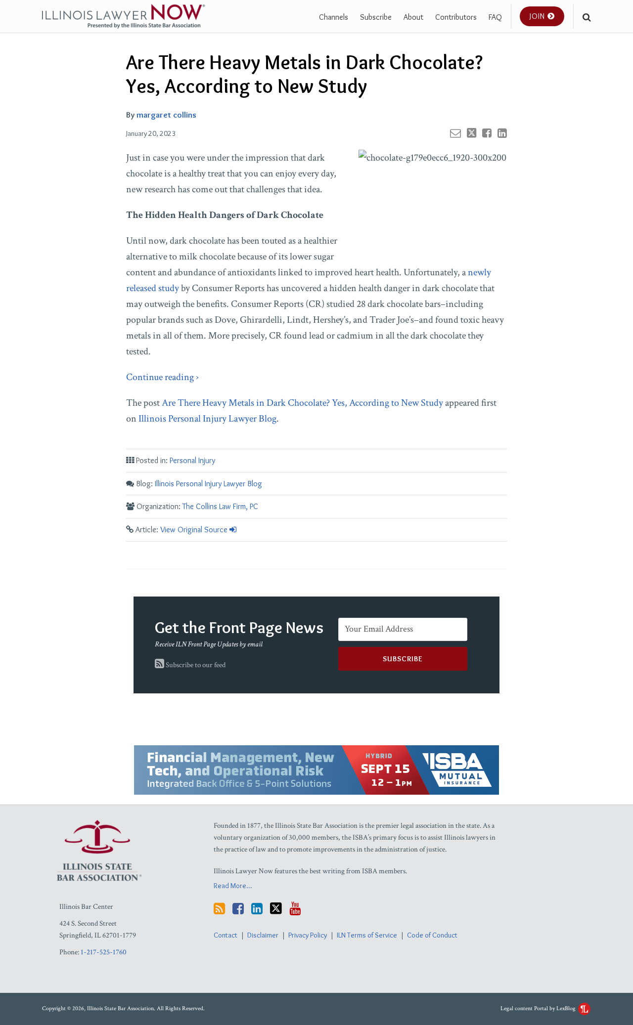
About (413, 17)
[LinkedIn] (257, 908)
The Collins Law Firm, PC (220, 506)
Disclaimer (262, 935)
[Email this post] (455, 133)
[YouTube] (295, 908)
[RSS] (219, 908)
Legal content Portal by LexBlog (538, 1008)
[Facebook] (238, 908)
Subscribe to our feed (195, 665)
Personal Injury (192, 460)
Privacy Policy (307, 935)
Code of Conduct (432, 935)
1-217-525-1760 (104, 952)
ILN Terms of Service (367, 935)
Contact (225, 935)
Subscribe (376, 17)
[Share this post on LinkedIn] (502, 133)
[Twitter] (276, 908)
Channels (333, 17)
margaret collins (166, 115)
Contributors (456, 17)
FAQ (495, 17)
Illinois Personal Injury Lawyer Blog (207, 418)
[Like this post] (487, 133)
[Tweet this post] (471, 133)
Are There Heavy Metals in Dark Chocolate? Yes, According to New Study (302, 402)
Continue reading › (162, 377)
